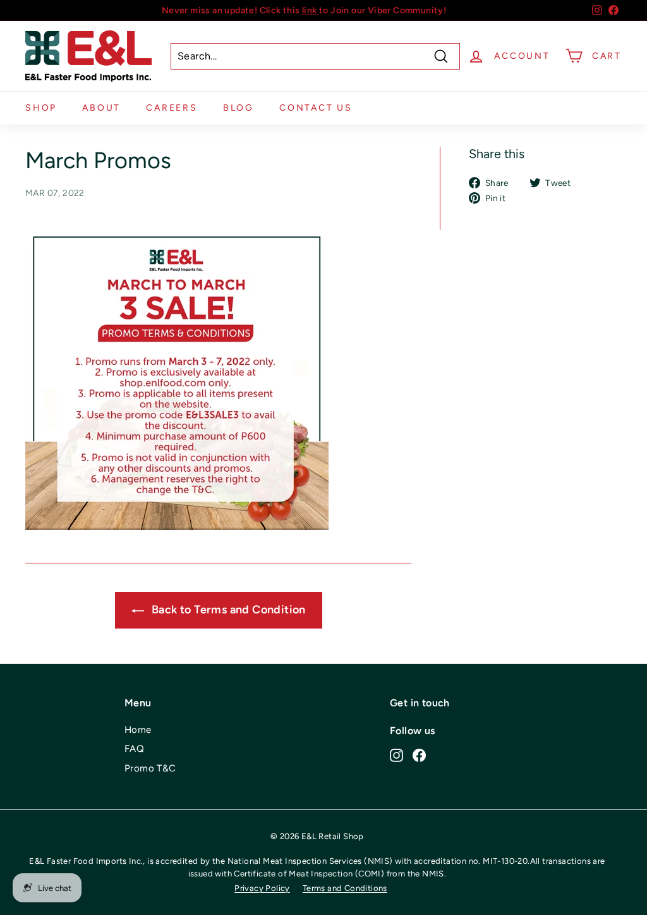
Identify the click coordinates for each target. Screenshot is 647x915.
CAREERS (172, 107)
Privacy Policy (262, 888)
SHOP (41, 107)
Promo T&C (150, 768)
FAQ (134, 748)
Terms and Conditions (345, 888)
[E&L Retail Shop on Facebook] (419, 755)
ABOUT (101, 107)
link (310, 10)
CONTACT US (316, 107)
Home (138, 729)
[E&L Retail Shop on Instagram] (396, 755)
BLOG (238, 107)
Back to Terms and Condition (227, 610)
